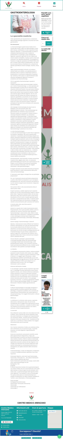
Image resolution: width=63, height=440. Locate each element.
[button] (54, 3)
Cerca (24, 6)
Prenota (39, 6)
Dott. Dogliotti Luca (45, 294)
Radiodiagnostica (47, 299)
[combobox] (43, 43)
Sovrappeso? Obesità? (30, 431)
